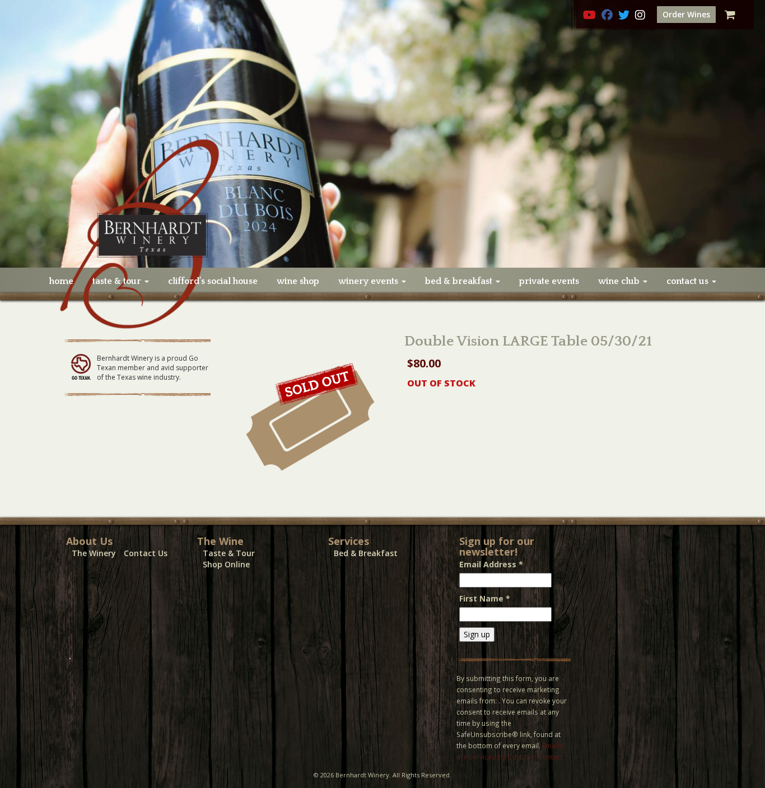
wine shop (298, 281)
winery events (369, 281)
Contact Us (145, 553)
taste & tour (117, 281)
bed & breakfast (460, 281)
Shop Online (226, 564)
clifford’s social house (213, 281)
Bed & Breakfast (366, 553)
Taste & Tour (229, 553)
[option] (382, 134)
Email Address (491, 564)
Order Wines (686, 14)
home (61, 281)
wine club (620, 281)
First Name (484, 598)
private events (549, 281)
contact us (688, 281)
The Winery (94, 553)
